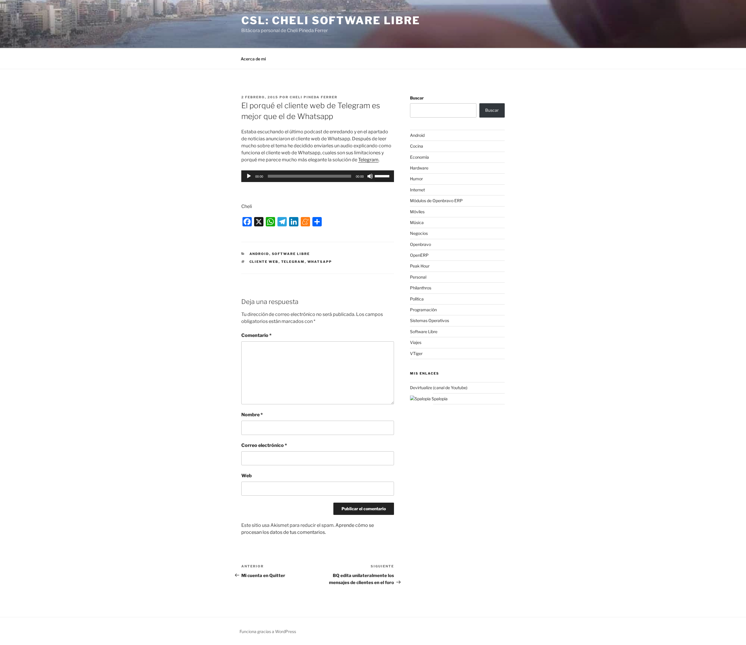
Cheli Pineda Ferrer (313, 97)
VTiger (416, 353)
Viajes (415, 342)
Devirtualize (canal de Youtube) (438, 387)
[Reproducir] (249, 176)
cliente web (264, 262)
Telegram (368, 159)
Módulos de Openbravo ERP (436, 200)
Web (246, 475)
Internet (417, 189)
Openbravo (420, 244)
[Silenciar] (370, 176)
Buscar (417, 97)
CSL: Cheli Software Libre (330, 20)
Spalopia (439, 398)
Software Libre (291, 254)
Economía (419, 157)
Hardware (419, 167)
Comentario (256, 335)
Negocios (419, 233)
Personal (418, 277)
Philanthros (420, 287)
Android (259, 254)
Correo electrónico (264, 445)
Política (417, 298)
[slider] (383, 175)
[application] (317, 176)
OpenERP (419, 255)
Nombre (252, 414)
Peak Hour (420, 265)
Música (417, 222)
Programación (423, 309)
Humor (416, 178)
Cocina (416, 146)
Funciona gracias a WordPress (268, 631)
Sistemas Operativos (429, 320)
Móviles (417, 211)
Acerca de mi (253, 58)
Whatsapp (319, 262)
